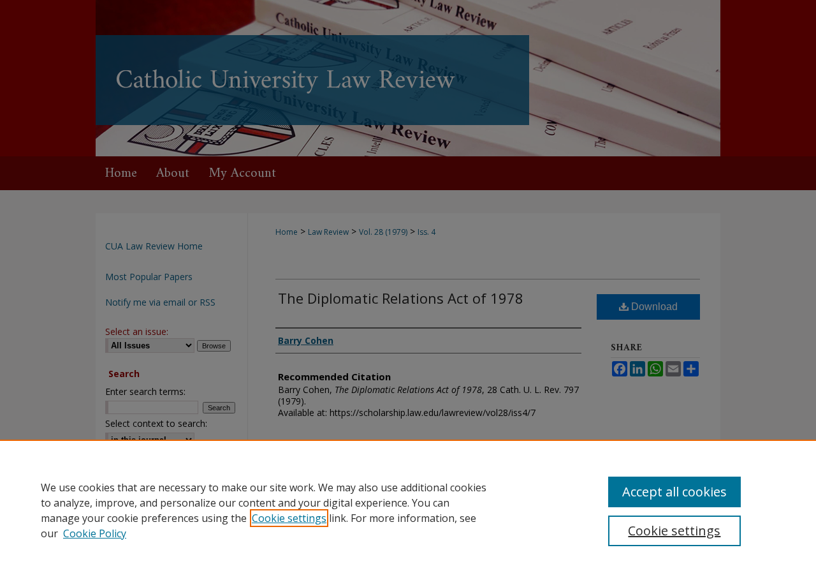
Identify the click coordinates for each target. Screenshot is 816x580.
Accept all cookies (674, 491)
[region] (408, 510)
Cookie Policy (94, 533)
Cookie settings (289, 518)
